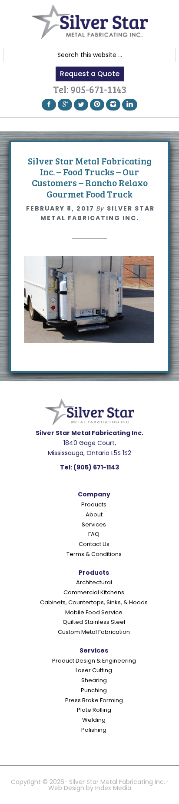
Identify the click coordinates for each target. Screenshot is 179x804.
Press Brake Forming (94, 700)
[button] (89, 124)
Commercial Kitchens (93, 592)
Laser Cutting (94, 670)
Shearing (94, 680)
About (94, 514)
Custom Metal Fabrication (94, 632)
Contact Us (94, 544)
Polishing (93, 730)
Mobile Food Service (94, 612)
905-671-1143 (98, 89)
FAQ (93, 534)
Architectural (94, 582)
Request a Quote (89, 74)
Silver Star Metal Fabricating (89, 21)
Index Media (113, 788)
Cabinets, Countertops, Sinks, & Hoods (94, 602)
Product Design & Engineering (94, 661)
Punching (94, 690)
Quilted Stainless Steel (94, 622)
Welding (94, 720)
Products (93, 504)
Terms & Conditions (94, 554)
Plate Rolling (94, 710)
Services (94, 524)
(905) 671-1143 (96, 467)
